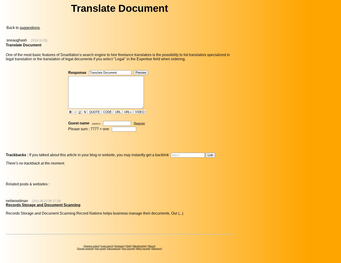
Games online (91, 246)
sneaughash (16, 40)
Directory (156, 248)
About (151, 246)
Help (128, 246)
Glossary (119, 246)
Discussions (113, 248)
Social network (85, 248)
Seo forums (128, 248)
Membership (139, 246)
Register (139, 123)
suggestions (30, 28)
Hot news (100, 248)
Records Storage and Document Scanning (43, 205)
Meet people (143, 248)
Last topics (107, 246)
